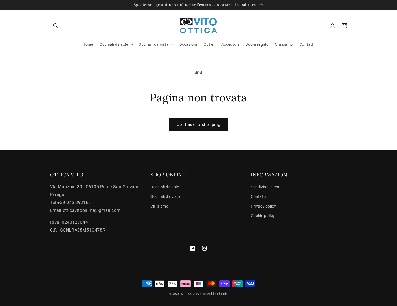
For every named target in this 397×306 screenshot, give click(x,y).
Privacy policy (263, 206)
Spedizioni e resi (265, 187)
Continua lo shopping (198, 124)
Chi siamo (159, 206)
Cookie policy (263, 215)
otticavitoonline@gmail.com (92, 210)
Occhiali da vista (165, 196)
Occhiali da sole (164, 187)
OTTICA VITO (190, 293)
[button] (56, 26)
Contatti (258, 196)
